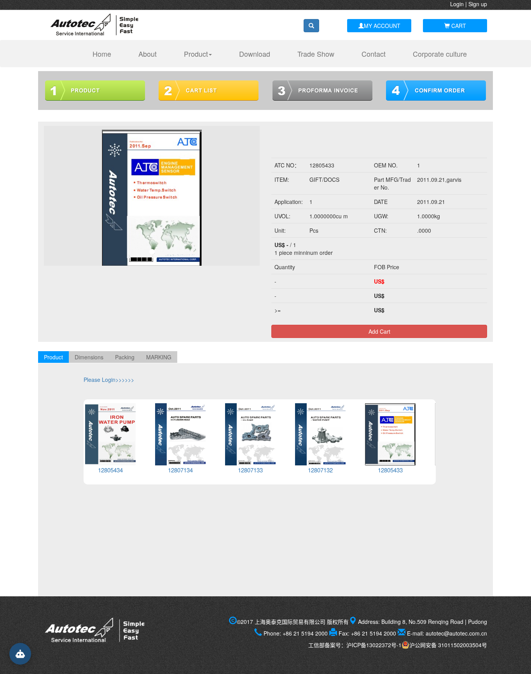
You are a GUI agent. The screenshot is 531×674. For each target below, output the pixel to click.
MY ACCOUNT (382, 26)
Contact (374, 54)
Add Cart (379, 331)
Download (254, 54)
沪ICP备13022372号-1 (374, 645)
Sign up (477, 4)
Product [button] (196, 54)
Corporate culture (440, 54)
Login (457, 4)
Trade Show (315, 54)
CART (458, 26)
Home (106, 53)
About (147, 54)
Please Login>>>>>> (109, 379)
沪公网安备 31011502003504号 (448, 645)
